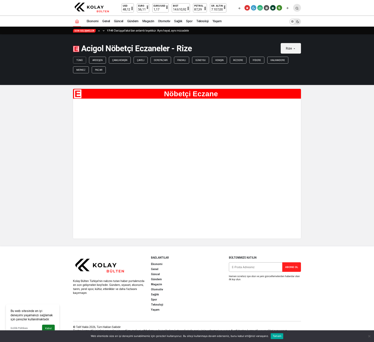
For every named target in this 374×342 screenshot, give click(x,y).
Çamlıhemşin (119, 60)
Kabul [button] (48, 328)
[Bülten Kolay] (93, 7)
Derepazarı (161, 60)
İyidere (257, 60)
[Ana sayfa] (77, 21)
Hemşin (219, 60)
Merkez (81, 70)
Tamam (277, 336)
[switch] (295, 21)
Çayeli (140, 60)
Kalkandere (278, 60)
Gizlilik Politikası (19, 328)
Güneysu (200, 60)
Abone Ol (291, 267)
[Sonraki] (287, 8)
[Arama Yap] (297, 8)
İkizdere (238, 60)
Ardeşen (97, 60)
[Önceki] (240, 8)
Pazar (98, 70)
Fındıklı (181, 60)
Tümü (79, 60)
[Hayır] (369, 336)
